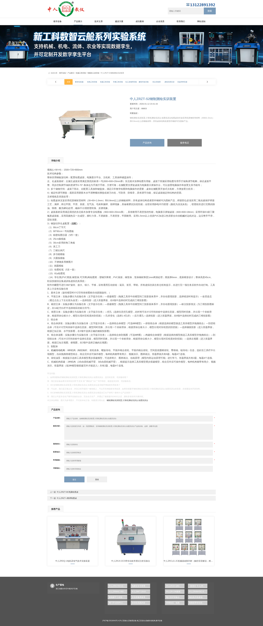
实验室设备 (132, 621)
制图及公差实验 (93, 73)
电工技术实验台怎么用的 (175, 597)
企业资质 (160, 21)
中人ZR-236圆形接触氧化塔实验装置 (175, 591)
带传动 (174, 350)
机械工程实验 (81, 73)
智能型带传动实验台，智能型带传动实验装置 (198, 603)
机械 (182, 216)
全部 (68, 82)
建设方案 (119, 21)
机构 (195, 181)
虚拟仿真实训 (169, 82)
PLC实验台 (124, 621)
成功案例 (140, 21)
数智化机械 (79, 82)
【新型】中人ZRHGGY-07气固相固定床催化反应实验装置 (198, 586)
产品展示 (78, 21)
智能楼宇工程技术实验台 (118, 597)
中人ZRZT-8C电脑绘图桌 (67, 492)
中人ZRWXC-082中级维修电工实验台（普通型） (118, 591)
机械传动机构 (58, 350)
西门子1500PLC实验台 (118, 603)
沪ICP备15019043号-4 (110, 621)
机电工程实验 (92, 82)
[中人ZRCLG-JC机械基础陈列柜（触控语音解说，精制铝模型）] (189, 537)
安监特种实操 (182, 82)
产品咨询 (147, 143)
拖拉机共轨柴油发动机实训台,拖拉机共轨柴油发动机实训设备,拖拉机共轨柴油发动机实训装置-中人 (198, 597)
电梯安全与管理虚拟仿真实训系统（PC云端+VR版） (141, 586)
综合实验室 (156, 82)
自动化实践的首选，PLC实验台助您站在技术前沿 (141, 603)
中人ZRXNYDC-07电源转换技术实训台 (198, 591)
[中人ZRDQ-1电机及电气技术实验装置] (72, 537)
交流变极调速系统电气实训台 (141, 597)
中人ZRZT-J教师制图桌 (66, 498)
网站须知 (201, 21)
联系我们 (181, 21)
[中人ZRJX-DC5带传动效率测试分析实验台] (130, 537)
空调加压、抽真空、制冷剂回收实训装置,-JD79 (175, 603)
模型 (56, 285)
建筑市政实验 (144, 82)
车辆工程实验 (118, 82)
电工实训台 (141, 621)
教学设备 (57, 21)
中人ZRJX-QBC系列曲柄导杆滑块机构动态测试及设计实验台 (175, 586)
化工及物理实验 (131, 82)
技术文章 (99, 21)
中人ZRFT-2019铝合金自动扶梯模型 (141, 591)
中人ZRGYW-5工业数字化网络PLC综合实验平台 (118, 586)
